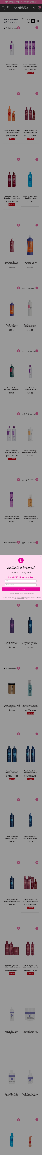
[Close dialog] (40, 556)
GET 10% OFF (21, 589)
